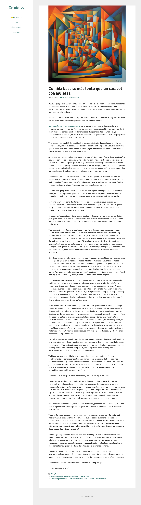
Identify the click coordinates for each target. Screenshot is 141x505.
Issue (57, 474)
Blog (16, 22)
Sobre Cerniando (16, 27)
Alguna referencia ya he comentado (64, 126)
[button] (21, 17)
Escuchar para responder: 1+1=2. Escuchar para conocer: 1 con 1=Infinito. (79, 479)
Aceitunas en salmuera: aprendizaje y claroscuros (70, 476)
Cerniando (16, 7)
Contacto (16, 32)
